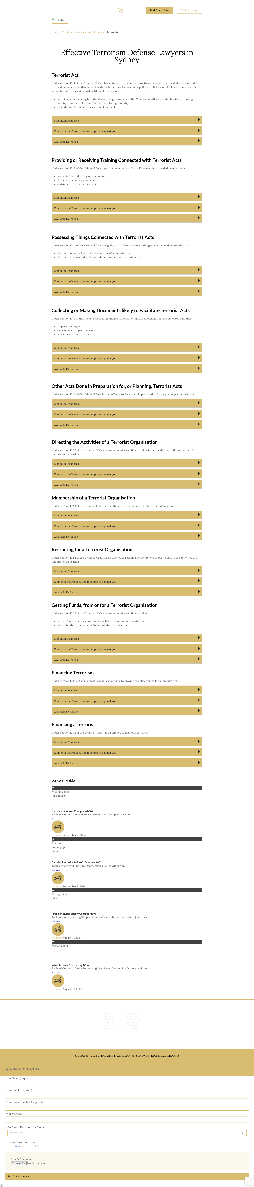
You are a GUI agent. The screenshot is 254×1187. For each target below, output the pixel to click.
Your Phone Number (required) (24, 1102)
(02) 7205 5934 (133, 10)
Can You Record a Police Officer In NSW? (76, 862)
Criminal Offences (92, 32)
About (106, 1013)
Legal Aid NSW (111, 1016)
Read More (56, 819)
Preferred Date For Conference (26, 1127)
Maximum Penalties (66, 120)
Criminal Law (70, 32)
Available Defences (66, 141)
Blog (106, 1025)
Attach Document (22, 1159)
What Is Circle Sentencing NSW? (71, 965)
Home (55, 32)
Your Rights (132, 1022)
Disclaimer (132, 1028)
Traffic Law (132, 1016)
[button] (127, 120)
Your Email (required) (18, 1090)
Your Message (14, 1113)
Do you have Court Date (24, 1144)
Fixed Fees (132, 1013)
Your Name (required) (18, 1078)
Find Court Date (159, 10)
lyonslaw (57, 835)
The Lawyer (109, 1019)
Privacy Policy (110, 1028)
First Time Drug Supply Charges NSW (74, 913)
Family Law (109, 1022)
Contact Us (132, 1025)
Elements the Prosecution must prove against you (85, 131)
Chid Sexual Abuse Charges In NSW (73, 811)
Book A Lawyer (189, 10)
